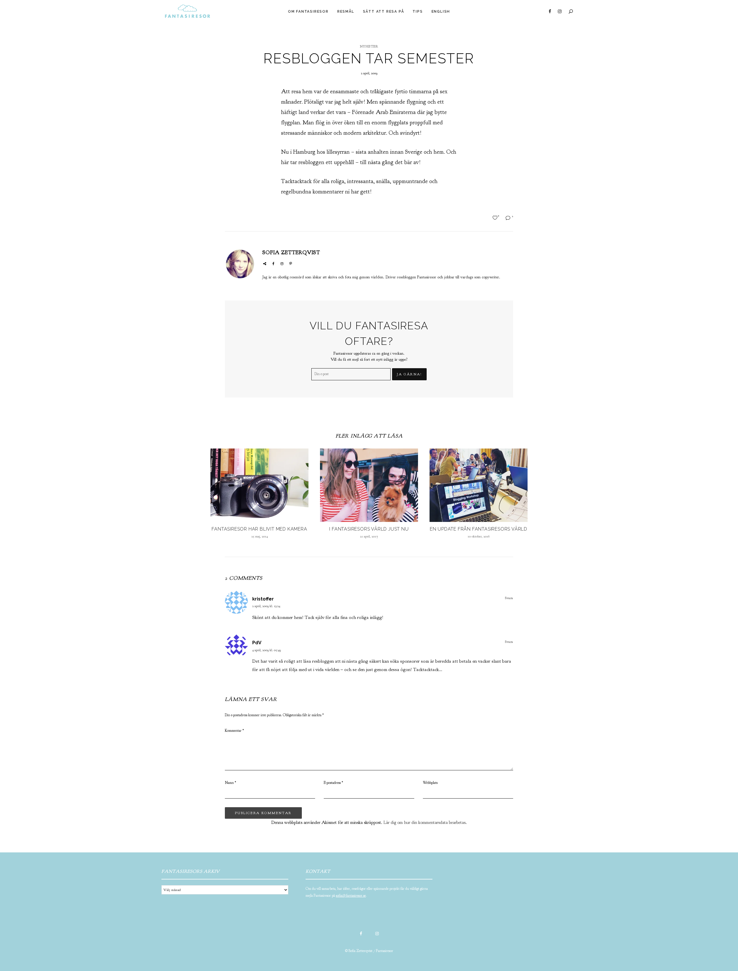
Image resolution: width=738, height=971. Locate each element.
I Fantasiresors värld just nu (368, 529)
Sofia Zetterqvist (291, 252)
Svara (509, 598)
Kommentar (234, 730)
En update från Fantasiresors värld (478, 529)
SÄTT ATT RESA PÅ (383, 11)
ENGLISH (441, 11)
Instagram (559, 11)
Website (264, 263)
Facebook (550, 11)
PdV (256, 642)
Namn (230, 782)
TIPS (418, 11)
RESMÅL (345, 11)
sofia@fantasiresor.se (351, 895)
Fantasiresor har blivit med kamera (259, 529)
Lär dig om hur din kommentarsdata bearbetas (424, 822)
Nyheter (369, 46)
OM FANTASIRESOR (308, 11)
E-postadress (333, 782)
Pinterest (290, 263)
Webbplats (430, 782)
